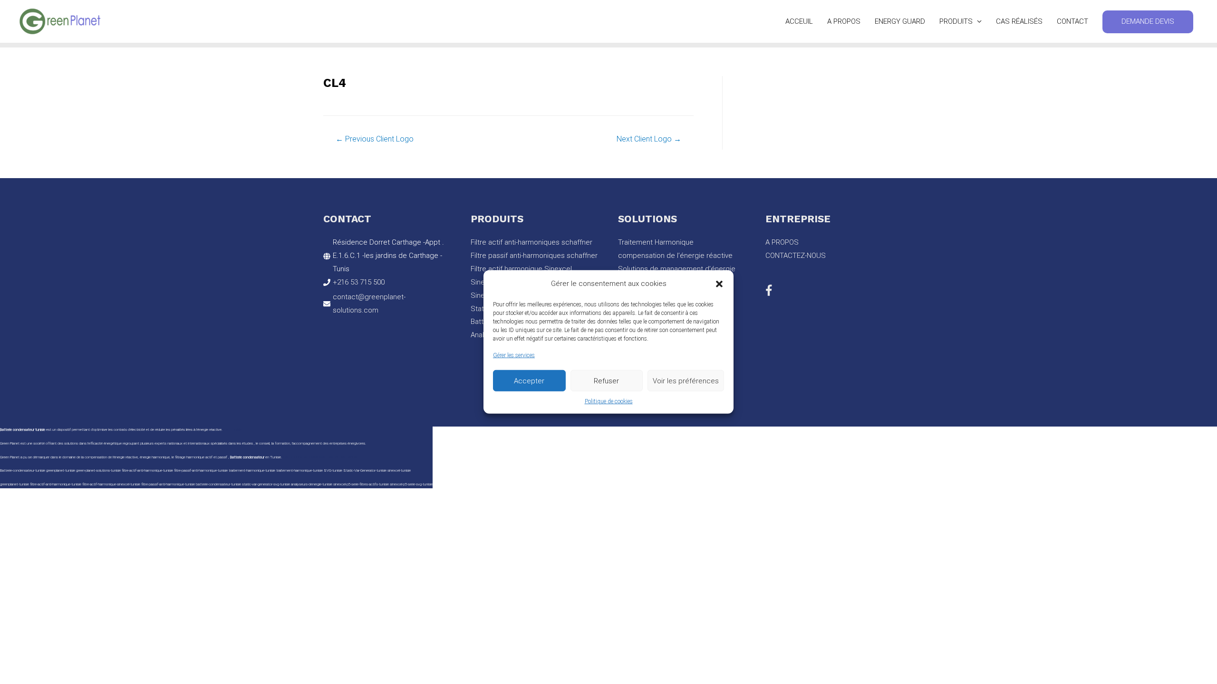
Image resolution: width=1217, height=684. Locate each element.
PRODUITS (956, 21)
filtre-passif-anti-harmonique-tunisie (168, 484)
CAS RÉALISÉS (1019, 21)
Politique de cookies (609, 401)
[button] (719, 284)
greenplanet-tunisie (14, 484)
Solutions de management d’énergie (676, 269)
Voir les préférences (686, 380)
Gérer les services (514, 355)
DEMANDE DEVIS (1147, 21)
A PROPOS (843, 21)
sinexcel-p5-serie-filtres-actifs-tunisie (361, 484)
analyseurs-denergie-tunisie (311, 484)
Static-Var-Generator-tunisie (364, 470)
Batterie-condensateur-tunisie (22, 470)
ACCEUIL (799, 21)
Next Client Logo (649, 138)
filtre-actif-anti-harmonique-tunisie (55, 484)
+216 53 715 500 (359, 282)
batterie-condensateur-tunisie (218, 484)
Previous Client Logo (375, 138)
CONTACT (1072, 21)
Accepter (529, 380)
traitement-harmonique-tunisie (252, 470)
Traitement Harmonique (656, 242)
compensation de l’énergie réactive (675, 255)
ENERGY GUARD (900, 21)
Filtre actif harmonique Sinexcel (521, 269)
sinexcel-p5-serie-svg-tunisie (411, 484)
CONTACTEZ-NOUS (795, 255)
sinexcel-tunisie (399, 470)
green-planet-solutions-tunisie (98, 470)
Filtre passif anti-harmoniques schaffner (534, 255)
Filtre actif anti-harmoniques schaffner (531, 242)
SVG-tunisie (333, 470)
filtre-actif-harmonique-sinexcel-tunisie (111, 484)
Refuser (606, 380)
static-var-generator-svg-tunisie (266, 484)
